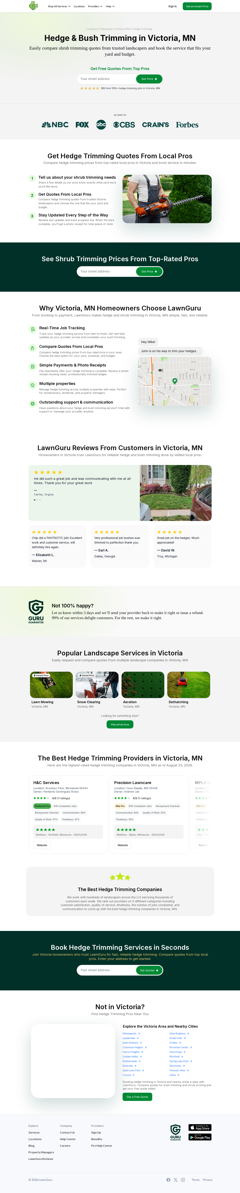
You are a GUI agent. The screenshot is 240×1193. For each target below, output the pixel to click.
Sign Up (96, 1132)
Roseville (128, 1065)
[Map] (73, 1061)
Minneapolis (130, 1033)
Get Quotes (147, 970)
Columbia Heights (133, 1047)
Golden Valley (130, 1056)
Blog (31, 1145)
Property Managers (41, 1152)
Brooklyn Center (179, 1047)
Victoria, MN (122, 28)
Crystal (127, 1074)
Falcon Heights (131, 1051)
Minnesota (106, 28)
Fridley (173, 1042)
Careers (65, 1145)
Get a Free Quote (137, 1096)
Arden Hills (176, 1037)
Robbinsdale (130, 1061)
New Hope (176, 1051)
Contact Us (67, 1132)
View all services (120, 724)
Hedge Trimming (142, 28)
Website (42, 845)
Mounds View (177, 1070)
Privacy (207, 1179)
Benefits (96, 1139)
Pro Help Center (101, 1145)
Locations (91, 28)
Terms (196, 1179)
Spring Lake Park (179, 1061)
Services (34, 1132)
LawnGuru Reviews (41, 1159)
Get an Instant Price (197, 6)
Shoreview (175, 1065)
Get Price (147, 79)
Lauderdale (129, 1037)
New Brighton (178, 1033)
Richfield (175, 1056)
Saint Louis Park (132, 1070)
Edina (173, 1074)
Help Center (68, 1139)
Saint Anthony (130, 1042)
